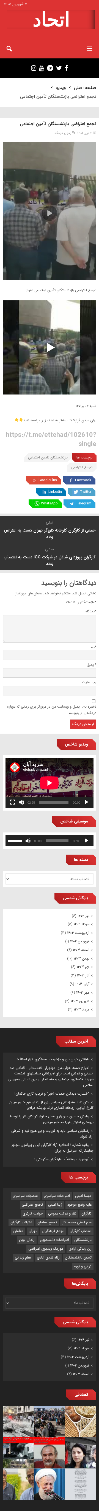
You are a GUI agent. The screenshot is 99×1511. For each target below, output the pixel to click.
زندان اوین (27, 1240)
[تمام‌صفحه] (12, 802)
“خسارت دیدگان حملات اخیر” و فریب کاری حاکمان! (52, 1094)
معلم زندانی (23, 1257)
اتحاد (51, 19)
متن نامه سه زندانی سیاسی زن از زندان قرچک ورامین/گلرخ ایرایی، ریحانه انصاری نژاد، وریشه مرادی (51, 1105)
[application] (50, 783)
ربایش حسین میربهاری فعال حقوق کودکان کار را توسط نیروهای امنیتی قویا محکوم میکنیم (52, 1119)
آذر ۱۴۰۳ (83, 975)
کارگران (86, 1213)
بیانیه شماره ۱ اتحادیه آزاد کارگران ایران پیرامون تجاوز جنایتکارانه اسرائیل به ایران (53, 1148)
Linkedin (55, 492)
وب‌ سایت (89, 682)
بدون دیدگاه (62, 133)
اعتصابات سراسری (25, 1196)
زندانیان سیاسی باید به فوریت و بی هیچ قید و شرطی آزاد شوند (52, 1133)
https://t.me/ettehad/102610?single (51, 439)
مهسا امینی (83, 1196)
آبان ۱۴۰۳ (82, 984)
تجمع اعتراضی (81, 467)
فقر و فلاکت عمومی (62, 1213)
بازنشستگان (83, 1240)
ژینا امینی (55, 1205)
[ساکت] (21, 802)
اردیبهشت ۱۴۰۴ (78, 933)
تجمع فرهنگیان (53, 1231)
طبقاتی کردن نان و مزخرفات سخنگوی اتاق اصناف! (53, 1059)
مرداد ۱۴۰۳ (81, 1009)
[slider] (16, 840)
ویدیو (61, 87)
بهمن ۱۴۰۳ (81, 958)
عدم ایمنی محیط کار (77, 1222)
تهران (33, 1231)
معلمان (18, 1231)
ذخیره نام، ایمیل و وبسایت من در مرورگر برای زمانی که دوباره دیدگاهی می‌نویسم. (51, 710)
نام (93, 647)
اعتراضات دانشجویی (54, 1240)
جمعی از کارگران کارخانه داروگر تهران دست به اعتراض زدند (49, 533)
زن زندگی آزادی (80, 1249)
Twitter (85, 492)
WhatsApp (49, 503)
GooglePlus (47, 480)
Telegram (83, 503)
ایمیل (91, 665)
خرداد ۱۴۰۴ (81, 924)
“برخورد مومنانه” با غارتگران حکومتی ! (61, 1159)
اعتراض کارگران (21, 1222)
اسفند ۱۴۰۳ (81, 950)
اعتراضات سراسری (57, 1196)
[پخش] (86, 802)
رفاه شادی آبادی (48, 1257)
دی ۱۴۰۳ (83, 967)
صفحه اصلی (85, 87)
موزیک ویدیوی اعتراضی (45, 1249)
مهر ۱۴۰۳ (82, 993)
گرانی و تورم (83, 1266)
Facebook (83, 480)
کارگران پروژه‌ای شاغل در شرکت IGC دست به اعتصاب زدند (49, 560)
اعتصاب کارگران (81, 1231)
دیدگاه (91, 611)
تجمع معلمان (47, 1222)
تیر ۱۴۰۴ (83, 916)
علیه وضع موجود (79, 1205)
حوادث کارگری (33, 1213)
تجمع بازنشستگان (78, 1257)
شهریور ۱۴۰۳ (80, 1001)
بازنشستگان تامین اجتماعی (48, 457)
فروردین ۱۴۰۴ (79, 941)
